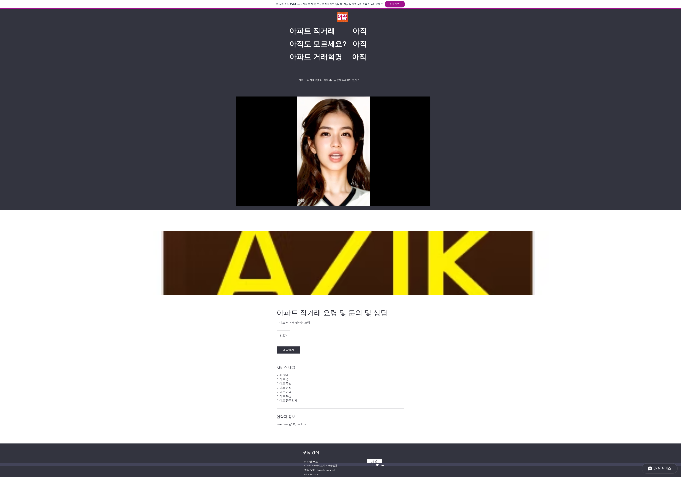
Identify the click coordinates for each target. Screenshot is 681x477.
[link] (288, 350)
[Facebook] (372, 465)
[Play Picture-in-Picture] (419, 201)
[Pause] (241, 201)
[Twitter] (377, 465)
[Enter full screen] (425, 201)
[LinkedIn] (382, 465)
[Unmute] (247, 201)
